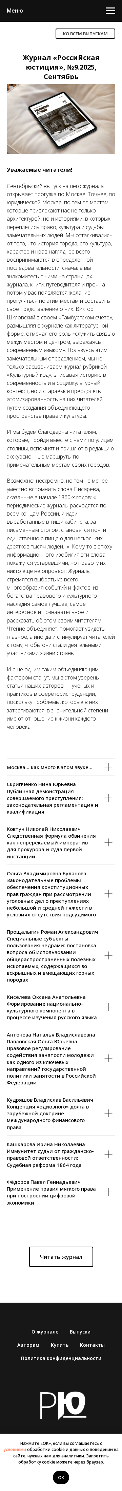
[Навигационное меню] (110, 10)
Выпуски (80, 1331)
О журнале (45, 1331)
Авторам (28, 1345)
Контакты (92, 1345)
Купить (59, 1345)
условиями (15, 1449)
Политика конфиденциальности (61, 1358)
